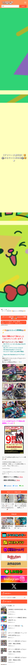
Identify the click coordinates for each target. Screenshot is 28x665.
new (2, 321)
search (23, 6)
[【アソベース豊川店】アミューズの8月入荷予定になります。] (4, 635)
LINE (22, 486)
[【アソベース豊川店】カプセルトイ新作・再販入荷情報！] (4, 643)
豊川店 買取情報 (16, 321)
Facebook (8, 486)
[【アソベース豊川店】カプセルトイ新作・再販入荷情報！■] (4, 651)
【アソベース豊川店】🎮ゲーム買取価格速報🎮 (20, 506)
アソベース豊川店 (8, 321)
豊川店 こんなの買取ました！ (8, 323)
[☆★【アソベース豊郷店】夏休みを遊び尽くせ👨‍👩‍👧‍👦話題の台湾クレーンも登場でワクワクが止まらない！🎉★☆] (4, 619)
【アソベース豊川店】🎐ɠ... (16, 625)
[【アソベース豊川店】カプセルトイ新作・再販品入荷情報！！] (4, 659)
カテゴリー (4, 597)
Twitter (16, 486)
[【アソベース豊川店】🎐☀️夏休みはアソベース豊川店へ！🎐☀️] (4, 627)
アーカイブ (4, 605)
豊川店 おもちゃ (18, 323)
